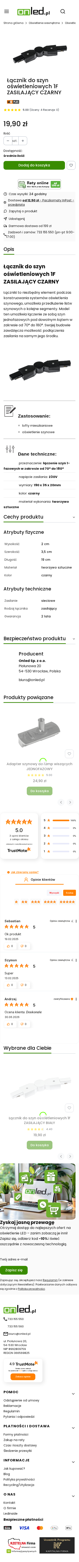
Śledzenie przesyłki (18, 1451)
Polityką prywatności (31, 1289)
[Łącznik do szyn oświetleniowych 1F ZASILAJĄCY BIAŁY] (39, 1087)
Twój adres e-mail (14, 1259)
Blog (7, 1474)
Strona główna (13, 23)
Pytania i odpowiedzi (19, 1416)
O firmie (10, 1508)
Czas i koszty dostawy (20, 1445)
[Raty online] (39, 184)
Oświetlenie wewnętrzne (44, 23)
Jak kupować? (14, 1468)
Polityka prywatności (19, 1479)
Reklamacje (12, 1406)
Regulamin (50, 1280)
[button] (8, 872)
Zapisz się (14, 1270)
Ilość (7, 133)
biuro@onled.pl (32, 679)
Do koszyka (40, 791)
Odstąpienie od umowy (21, 1400)
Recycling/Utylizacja (19, 1485)
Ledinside (11, 1513)
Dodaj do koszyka (34, 165)
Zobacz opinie (23, 1376)
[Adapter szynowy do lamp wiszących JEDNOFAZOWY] (39, 733)
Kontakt (9, 1503)
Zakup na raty (14, 1440)
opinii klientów (19, 837)
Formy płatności (16, 1434)
